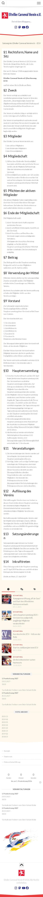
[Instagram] (15, 27)
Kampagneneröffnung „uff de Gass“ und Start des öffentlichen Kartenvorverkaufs (26, 601)
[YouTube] (23, 27)
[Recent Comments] (21, 589)
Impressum (8, 756)
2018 (4, 737)
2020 (4, 731)
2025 (4, 716)
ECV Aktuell (18, 595)
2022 (4, 725)
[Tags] (34, 589)
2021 (4, 728)
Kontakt (7, 751)
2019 (4, 734)
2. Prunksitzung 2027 (10, 693)
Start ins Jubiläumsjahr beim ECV (25, 647)
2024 (4, 719)
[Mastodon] (19, 27)
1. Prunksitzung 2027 (10, 678)
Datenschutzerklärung (12, 762)
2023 (4, 722)
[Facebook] (27, 27)
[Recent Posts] (8, 589)
